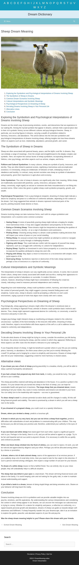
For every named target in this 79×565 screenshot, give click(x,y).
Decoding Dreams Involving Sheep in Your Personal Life (27, 106)
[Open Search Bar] (74, 21)
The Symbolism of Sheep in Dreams (20, 96)
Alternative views (12, 109)
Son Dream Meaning (70, 525)
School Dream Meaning (13, 525)
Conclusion (10, 112)
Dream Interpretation (39, 561)
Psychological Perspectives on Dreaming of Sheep (25, 104)
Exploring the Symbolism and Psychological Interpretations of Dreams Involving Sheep (39, 93)
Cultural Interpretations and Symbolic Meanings (24, 101)
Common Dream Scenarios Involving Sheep (23, 99)
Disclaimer (30, 554)
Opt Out (49, 554)
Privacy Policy (40, 554)
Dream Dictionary (40, 14)
